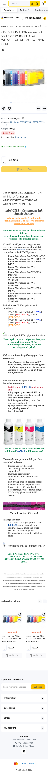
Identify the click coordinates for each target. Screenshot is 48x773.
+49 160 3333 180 (25, 743)
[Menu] (4, 3)
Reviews (24, 10)
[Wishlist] (9, 108)
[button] (40, 601)
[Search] (37, 3)
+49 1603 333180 (32, 18)
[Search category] (32, 3)
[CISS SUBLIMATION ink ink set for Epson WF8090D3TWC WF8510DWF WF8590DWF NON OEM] (24, 77)
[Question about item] (25, 146)
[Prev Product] (38, 108)
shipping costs (20, 137)
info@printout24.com (25, 746)
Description (9, 10)
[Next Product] (44, 108)
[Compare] (3, 108)
